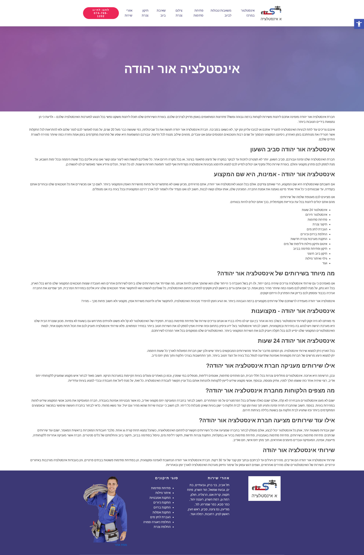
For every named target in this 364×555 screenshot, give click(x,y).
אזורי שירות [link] (128, 13)
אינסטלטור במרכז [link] (248, 13)
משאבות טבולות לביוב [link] (221, 13)
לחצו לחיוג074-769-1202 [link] (101, 13)
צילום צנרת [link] (179, 13)
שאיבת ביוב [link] (161, 13)
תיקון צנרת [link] (145, 13)
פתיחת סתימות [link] (198, 13)
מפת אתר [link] (121, 544)
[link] (359, 24)
